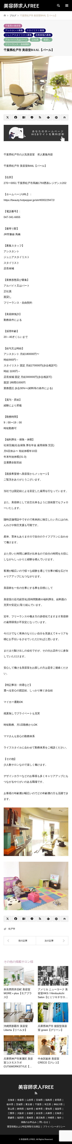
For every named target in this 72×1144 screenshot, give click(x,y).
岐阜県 (39, 1109)
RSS (36, 1093)
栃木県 (10, 1104)
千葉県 (38, 1104)
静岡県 (20, 1109)
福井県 (30, 1109)
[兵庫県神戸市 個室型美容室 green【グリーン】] (20, 940)
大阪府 (20, 1113)
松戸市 (11, 928)
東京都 (28, 1104)
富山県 (11, 1109)
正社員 (35, 39)
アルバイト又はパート (16, 39)
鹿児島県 (40, 1117)
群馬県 (58, 1100)
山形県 (30, 1100)
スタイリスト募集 (35, 30)
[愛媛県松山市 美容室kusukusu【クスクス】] (52, 940)
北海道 (11, 1100)
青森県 (20, 1100)
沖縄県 (51, 1117)
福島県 (48, 1100)
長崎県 (30, 1117)
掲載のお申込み (29, 1122)
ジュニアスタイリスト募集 (18, 35)
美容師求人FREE (36, 1086)
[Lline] (32, 117)
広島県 (58, 1113)
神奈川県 (58, 1104)
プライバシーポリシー (54, 1126)
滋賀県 (58, 1109)
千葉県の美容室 (13, 25)
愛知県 (48, 1109)
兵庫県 (48, 1113)
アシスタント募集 (14, 30)
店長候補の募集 (43, 35)
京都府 (30, 1113)
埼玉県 (47, 1104)
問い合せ (43, 1122)
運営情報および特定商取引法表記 (23, 1126)
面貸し (47, 39)
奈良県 (39, 1113)
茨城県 (19, 1104)
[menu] (66, 5)
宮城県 (39, 1100)
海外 (59, 1117)
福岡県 (20, 1117)
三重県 (11, 1113)
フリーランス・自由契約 (17, 44)
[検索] (58, 5)
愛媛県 (11, 1117)
